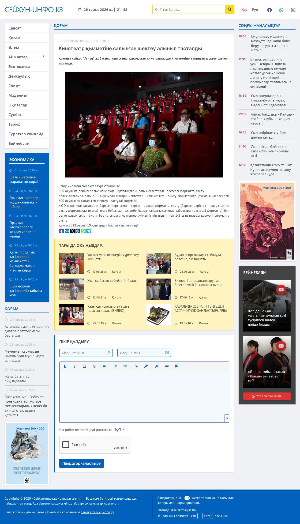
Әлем (13, 47)
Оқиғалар (17, 105)
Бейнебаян (18, 143)
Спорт (14, 85)
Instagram (291, 9)
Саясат (14, 28)
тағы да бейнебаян (269, 396)
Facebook (268, 9)
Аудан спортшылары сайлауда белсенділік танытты (198, 257)
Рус (255, 9)
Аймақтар (18, 57)
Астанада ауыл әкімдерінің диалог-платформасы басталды (27, 331)
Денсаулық (19, 76)
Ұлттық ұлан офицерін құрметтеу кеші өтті (113, 257)
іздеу (229, 9)
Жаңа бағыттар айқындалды (17, 378)
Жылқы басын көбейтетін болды (112, 281)
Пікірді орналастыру (81, 463)
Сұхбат (15, 114)
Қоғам (14, 37)
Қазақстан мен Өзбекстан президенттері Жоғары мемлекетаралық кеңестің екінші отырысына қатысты (26, 406)
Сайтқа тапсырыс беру (97, 512)
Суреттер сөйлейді (26, 133)
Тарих (14, 124)
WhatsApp (280, 9)
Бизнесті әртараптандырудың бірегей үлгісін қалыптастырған (199, 283)
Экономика (19, 66)
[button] (64, 366)
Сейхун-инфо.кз (34, 9)
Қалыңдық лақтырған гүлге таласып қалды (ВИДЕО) (108, 308)
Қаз (244, 9)
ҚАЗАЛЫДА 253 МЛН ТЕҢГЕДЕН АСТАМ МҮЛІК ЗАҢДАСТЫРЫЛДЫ (201, 308)
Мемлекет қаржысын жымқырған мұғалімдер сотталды (24, 355)
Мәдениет (18, 95)
